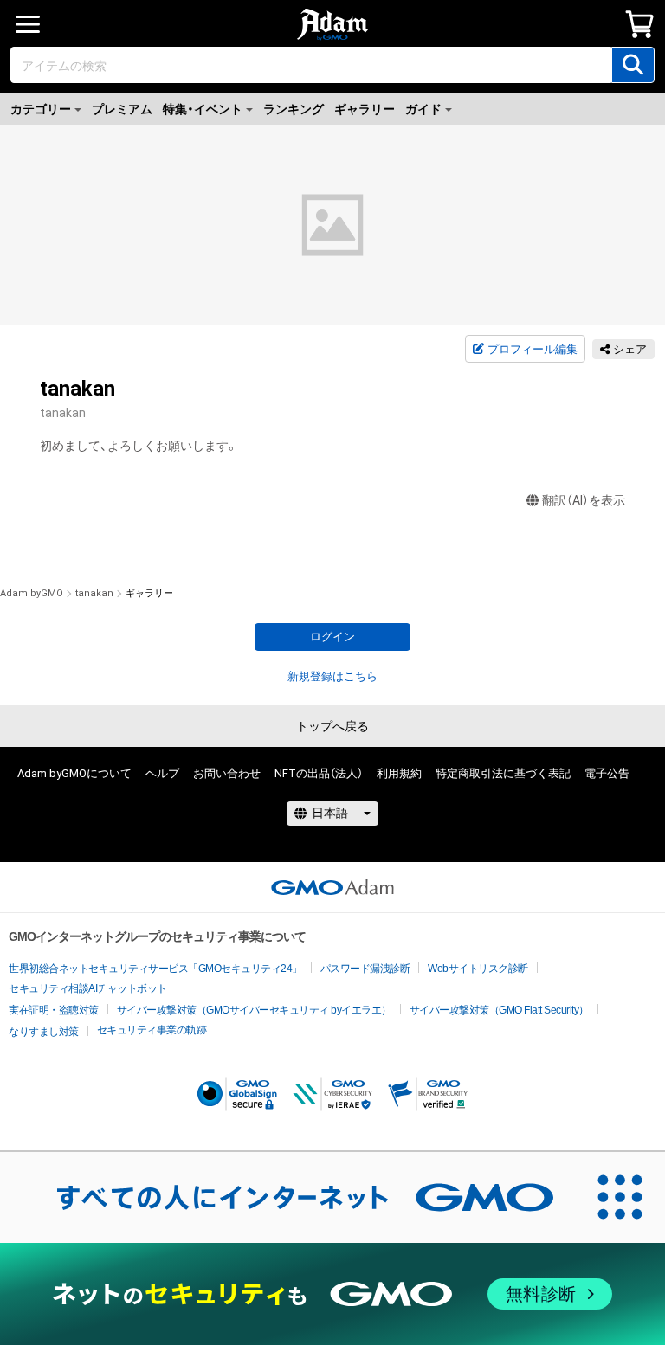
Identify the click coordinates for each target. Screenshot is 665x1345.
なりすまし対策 (44, 1032)
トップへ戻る (332, 726)
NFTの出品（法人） (318, 773)
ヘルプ (162, 773)
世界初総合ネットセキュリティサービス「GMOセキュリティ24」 (155, 968)
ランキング (293, 109)
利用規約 (399, 773)
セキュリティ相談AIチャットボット (88, 988)
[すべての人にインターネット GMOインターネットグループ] (287, 1197)
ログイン (332, 636)
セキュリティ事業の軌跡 (152, 1030)
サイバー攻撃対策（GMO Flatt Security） (499, 1010)
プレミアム (122, 109)
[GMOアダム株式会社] (332, 887)
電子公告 (606, 773)
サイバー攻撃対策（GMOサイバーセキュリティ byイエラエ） (254, 1010)
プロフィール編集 (532, 349)
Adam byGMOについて (74, 773)
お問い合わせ (227, 773)
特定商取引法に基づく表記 (503, 773)
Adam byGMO (31, 593)
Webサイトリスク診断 (478, 968)
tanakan (94, 593)
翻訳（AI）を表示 (583, 500)
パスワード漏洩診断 (365, 968)
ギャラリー (364, 109)
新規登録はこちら (332, 676)
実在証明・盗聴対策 (54, 1010)
